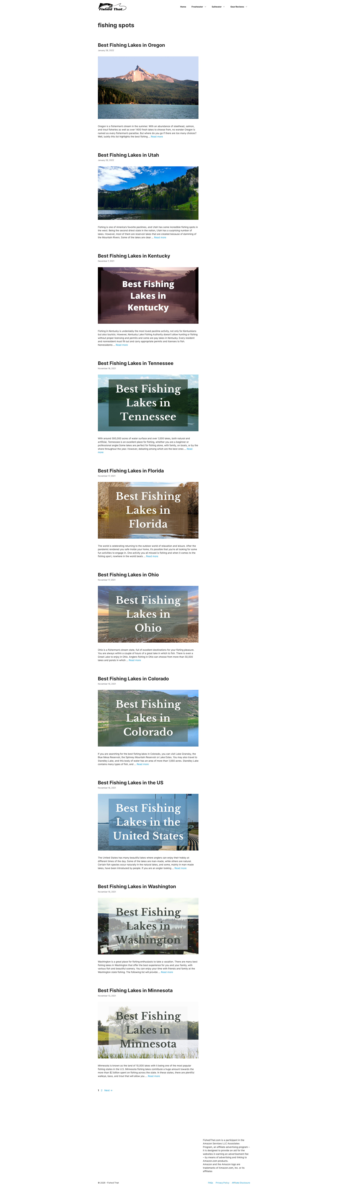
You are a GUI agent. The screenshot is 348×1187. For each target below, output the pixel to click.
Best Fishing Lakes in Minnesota (135, 990)
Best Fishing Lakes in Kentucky (134, 256)
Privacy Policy (222, 1182)
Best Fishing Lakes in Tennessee (135, 363)
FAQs (210, 1182)
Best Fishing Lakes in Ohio (128, 574)
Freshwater (197, 6)
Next (108, 1090)
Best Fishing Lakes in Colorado (133, 678)
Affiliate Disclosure (241, 1182)
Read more (157, 136)
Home (183, 6)
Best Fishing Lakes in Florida (131, 470)
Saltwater (217, 6)
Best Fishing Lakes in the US (130, 782)
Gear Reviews (237, 6)
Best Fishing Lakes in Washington (137, 886)
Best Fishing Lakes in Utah (128, 155)
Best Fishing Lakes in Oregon (131, 45)
